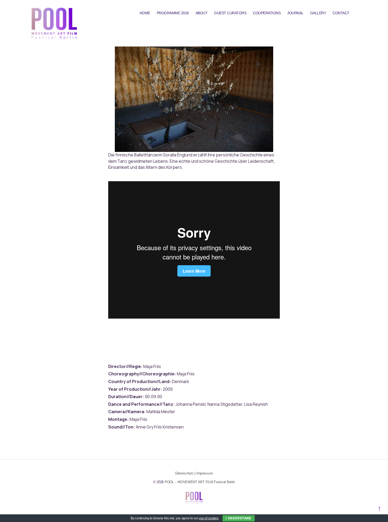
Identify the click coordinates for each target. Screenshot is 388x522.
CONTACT (341, 13)
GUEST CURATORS (230, 13)
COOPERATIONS (267, 13)
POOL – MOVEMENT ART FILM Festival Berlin (200, 482)
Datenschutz (184, 473)
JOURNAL (295, 13)
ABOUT (202, 13)
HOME (145, 13)
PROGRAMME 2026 (173, 13)
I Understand (239, 518)
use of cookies (208, 518)
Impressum (204, 473)
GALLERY (318, 13)
